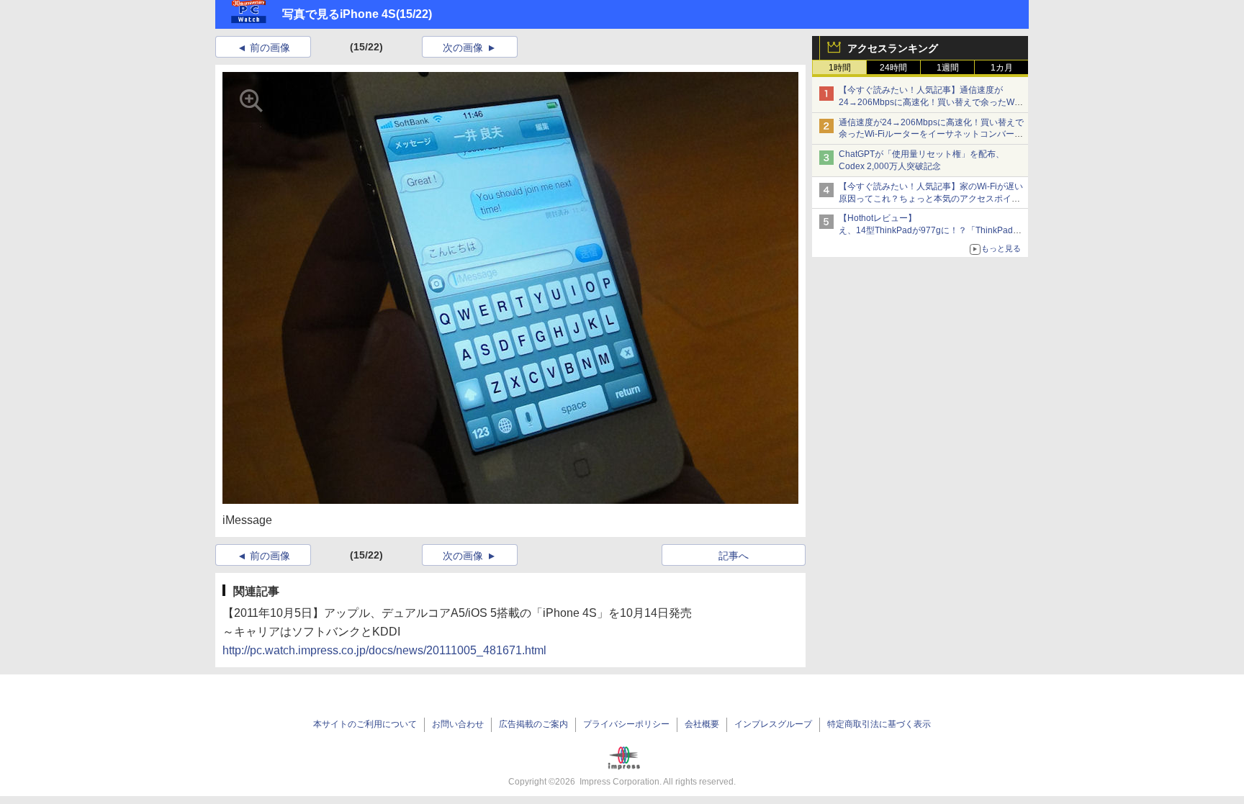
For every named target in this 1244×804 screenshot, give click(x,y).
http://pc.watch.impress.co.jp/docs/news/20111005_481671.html (384, 650)
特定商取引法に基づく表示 (879, 724)
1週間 (948, 68)
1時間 (840, 68)
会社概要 (702, 724)
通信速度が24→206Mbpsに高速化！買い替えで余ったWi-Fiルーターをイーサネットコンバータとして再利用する (931, 134)
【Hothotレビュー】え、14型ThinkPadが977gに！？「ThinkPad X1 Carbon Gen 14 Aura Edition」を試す (926, 230)
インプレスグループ (773, 724)
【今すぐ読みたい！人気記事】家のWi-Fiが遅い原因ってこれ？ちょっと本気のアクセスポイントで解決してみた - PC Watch (931, 198)
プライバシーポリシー (626, 724)
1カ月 (1002, 68)
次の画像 (463, 47)
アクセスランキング (892, 48)
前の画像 (270, 47)
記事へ (733, 555)
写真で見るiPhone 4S (339, 14)
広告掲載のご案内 (533, 724)
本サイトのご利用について (365, 724)
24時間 (893, 68)
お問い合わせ (458, 724)
